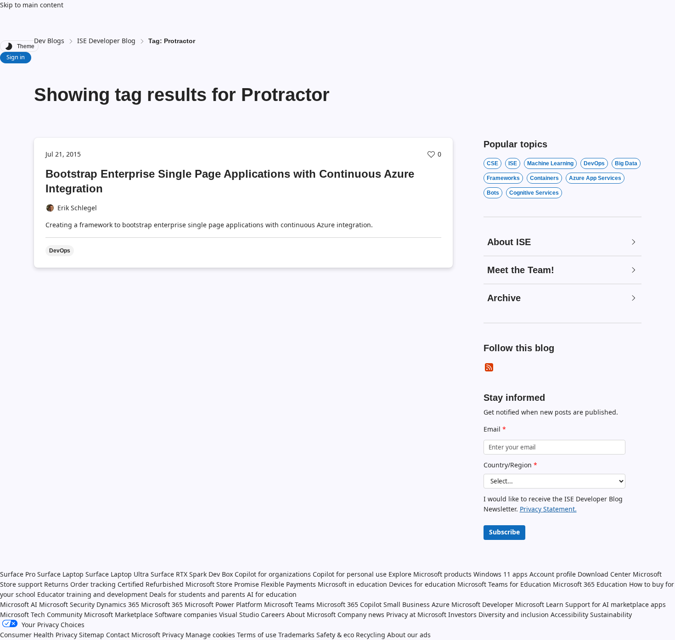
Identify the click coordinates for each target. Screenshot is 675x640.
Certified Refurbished (151, 584)
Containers (544, 178)
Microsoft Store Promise (222, 584)
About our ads (409, 634)
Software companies (186, 614)
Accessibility (569, 614)
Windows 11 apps (500, 574)
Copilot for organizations (273, 574)
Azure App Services (595, 178)
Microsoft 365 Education (590, 584)
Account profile (552, 574)
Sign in (15, 57)
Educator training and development (92, 594)
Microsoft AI (18, 604)
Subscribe (504, 532)
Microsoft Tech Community (41, 614)
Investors (462, 614)
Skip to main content (31, 4)
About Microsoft (311, 614)
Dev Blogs (49, 40)
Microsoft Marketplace (118, 614)
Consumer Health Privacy (38, 634)
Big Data (626, 163)
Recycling (370, 634)
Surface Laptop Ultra (117, 574)
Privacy (174, 634)
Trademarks (296, 634)
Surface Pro (17, 574)
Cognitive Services (534, 193)
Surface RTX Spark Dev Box (192, 574)
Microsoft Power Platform (223, 604)
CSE (492, 163)
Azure (441, 604)
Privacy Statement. (548, 509)
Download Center (604, 574)
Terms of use (256, 634)
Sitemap (91, 634)
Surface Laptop (60, 574)
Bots (493, 193)
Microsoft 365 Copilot (349, 604)
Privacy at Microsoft (416, 614)
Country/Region (510, 464)
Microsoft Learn (539, 604)
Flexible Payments (288, 584)
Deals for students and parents (197, 594)
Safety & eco (335, 634)
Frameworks (503, 178)
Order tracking (93, 584)
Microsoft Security (67, 604)
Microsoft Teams (289, 604)
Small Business (406, 604)
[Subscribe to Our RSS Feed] (489, 367)
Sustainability (611, 614)
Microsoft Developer (482, 604)
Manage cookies (210, 634)
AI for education (272, 594)
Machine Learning (550, 163)
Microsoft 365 (162, 604)
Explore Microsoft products (430, 574)
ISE (512, 163)
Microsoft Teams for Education (504, 584)
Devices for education (422, 584)
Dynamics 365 (117, 604)
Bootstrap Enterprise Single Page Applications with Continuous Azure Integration (229, 181)
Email (495, 429)
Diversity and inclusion (513, 614)
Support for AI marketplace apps (615, 604)
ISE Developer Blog (106, 40)
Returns (56, 584)
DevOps (594, 163)
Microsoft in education (352, 584)
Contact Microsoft (133, 634)
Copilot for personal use (350, 574)
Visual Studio (239, 614)
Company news (361, 614)
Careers (273, 614)
